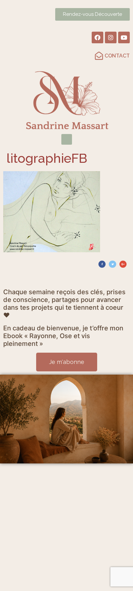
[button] (66, 139)
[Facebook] (97, 37)
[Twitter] (112, 264)
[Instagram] (111, 37)
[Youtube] (124, 37)
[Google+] (123, 264)
